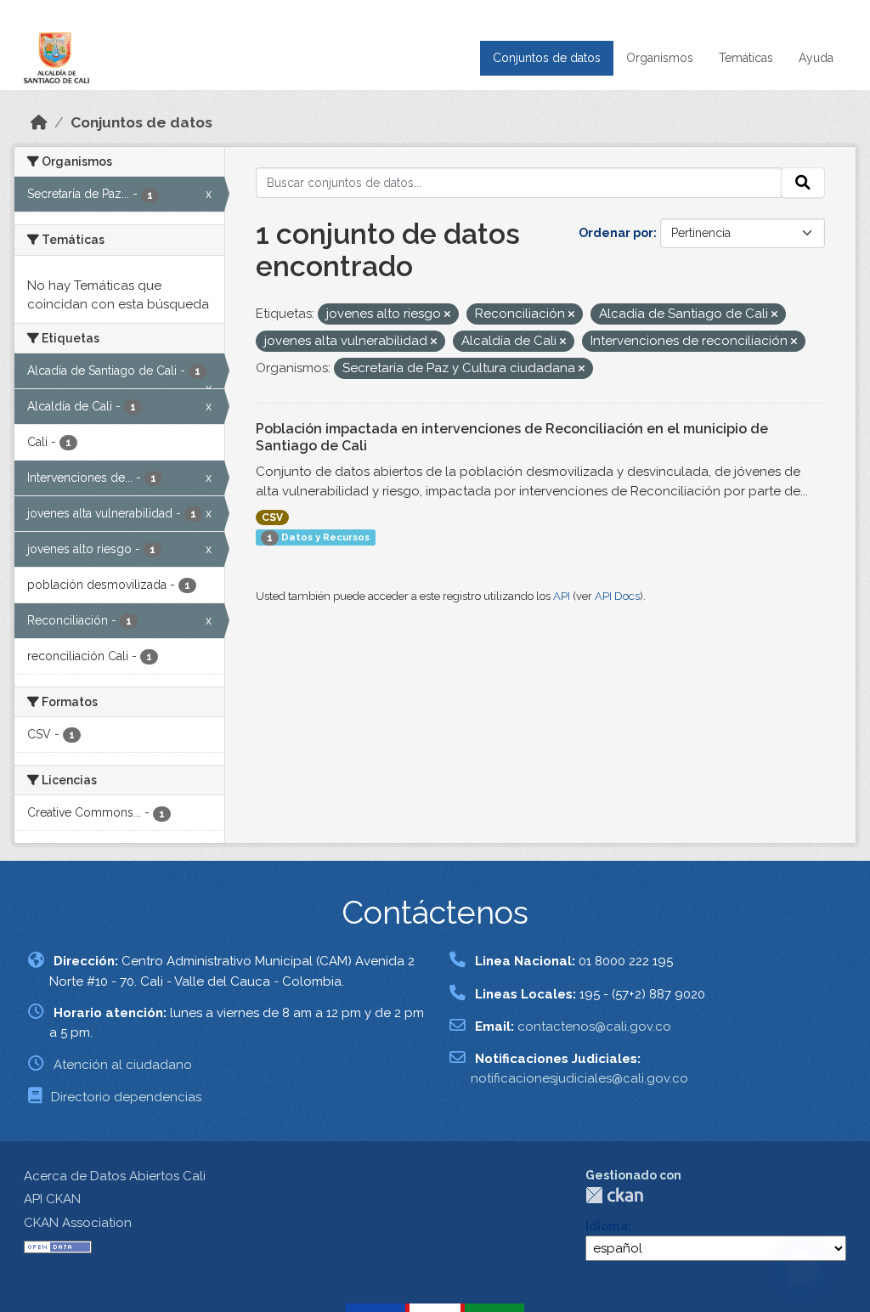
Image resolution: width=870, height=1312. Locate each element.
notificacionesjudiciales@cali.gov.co (579, 1078)
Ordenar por (616, 233)
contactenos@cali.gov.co (594, 1026)
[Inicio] (39, 122)
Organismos (659, 58)
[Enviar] (803, 182)
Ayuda (816, 58)
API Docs (617, 596)
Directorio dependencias (126, 1097)
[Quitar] (447, 314)
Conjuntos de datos (547, 58)
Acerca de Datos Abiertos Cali (115, 1176)
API (561, 596)
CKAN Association (78, 1222)
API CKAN (52, 1199)
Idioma (606, 1226)
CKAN (614, 1195)
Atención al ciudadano (123, 1064)
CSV (272, 517)
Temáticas (746, 58)
